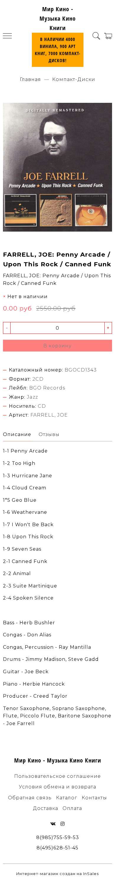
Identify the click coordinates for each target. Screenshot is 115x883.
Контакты (94, 798)
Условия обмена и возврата (57, 787)
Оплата (72, 808)
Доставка (45, 808)
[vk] (53, 824)
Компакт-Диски (73, 79)
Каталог (66, 798)
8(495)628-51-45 (57, 848)
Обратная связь (30, 798)
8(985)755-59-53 (57, 837)
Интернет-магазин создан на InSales (57, 874)
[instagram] (62, 824)
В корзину (57, 346)
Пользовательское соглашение (57, 776)
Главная (30, 79)
